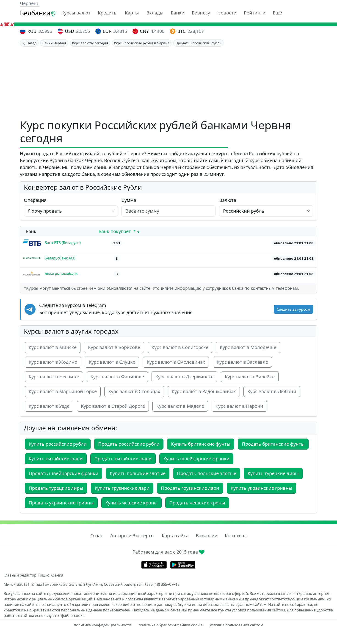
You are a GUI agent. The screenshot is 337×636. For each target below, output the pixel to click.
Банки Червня (54, 43)
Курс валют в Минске (53, 347)
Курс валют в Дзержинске (184, 377)
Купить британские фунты (200, 444)
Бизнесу (201, 13)
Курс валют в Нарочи (239, 406)
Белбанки (35, 12)
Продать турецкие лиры (56, 488)
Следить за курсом (293, 309)
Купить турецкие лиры (273, 473)
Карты (132, 13)
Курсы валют (76, 13)
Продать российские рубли (129, 444)
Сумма (129, 200)
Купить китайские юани (56, 459)
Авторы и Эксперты (132, 535)
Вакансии (207, 535)
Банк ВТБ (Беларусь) (63, 242)
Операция (35, 200)
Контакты (236, 535)
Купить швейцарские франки (196, 459)
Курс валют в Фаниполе (117, 377)
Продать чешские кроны (197, 503)
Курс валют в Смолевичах (176, 362)
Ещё (277, 13)
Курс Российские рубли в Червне (141, 43)
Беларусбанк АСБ (60, 258)
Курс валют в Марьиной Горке (63, 391)
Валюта (227, 200)
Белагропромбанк (61, 273)
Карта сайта (175, 535)
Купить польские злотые (138, 473)
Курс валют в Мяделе (180, 406)
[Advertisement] (168, 81)
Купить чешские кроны (131, 503)
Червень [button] (29, 3)
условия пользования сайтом (236, 625)
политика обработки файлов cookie (170, 625)
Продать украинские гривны (61, 503)
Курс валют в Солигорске (180, 347)
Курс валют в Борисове (114, 347)
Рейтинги (254, 13)
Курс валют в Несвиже (54, 377)
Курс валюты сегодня (90, 43)
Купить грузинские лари (122, 488)
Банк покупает (115, 231)
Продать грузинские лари (190, 488)
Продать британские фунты (273, 444)
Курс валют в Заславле (242, 362)
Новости (227, 13)
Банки (178, 13)
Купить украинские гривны (261, 488)
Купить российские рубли (58, 444)
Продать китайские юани (123, 459)
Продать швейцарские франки (63, 473)
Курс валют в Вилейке (250, 377)
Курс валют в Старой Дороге (113, 406)
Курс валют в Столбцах (134, 391)
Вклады (154, 13)
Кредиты (108, 13)
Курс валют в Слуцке (112, 362)
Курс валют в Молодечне (248, 347)
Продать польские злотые (206, 473)
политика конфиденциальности (102, 625)
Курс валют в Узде (49, 406)
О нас (96, 535)
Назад (31, 43)
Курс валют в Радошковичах (204, 391)
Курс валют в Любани (271, 391)
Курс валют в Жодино (53, 362)
